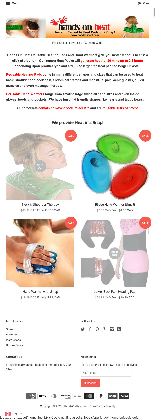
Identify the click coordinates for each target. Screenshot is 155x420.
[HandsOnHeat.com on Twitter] (83, 330)
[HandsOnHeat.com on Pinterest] (97, 330)
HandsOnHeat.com (76, 406)
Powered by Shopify (102, 406)
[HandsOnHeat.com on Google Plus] (104, 330)
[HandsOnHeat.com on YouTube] (119, 330)
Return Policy (14, 345)
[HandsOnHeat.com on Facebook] (90, 330)
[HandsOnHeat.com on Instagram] (112, 330)
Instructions (13, 340)
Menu (15, 3)
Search (10, 329)
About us (11, 334)
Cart (145, 3)
